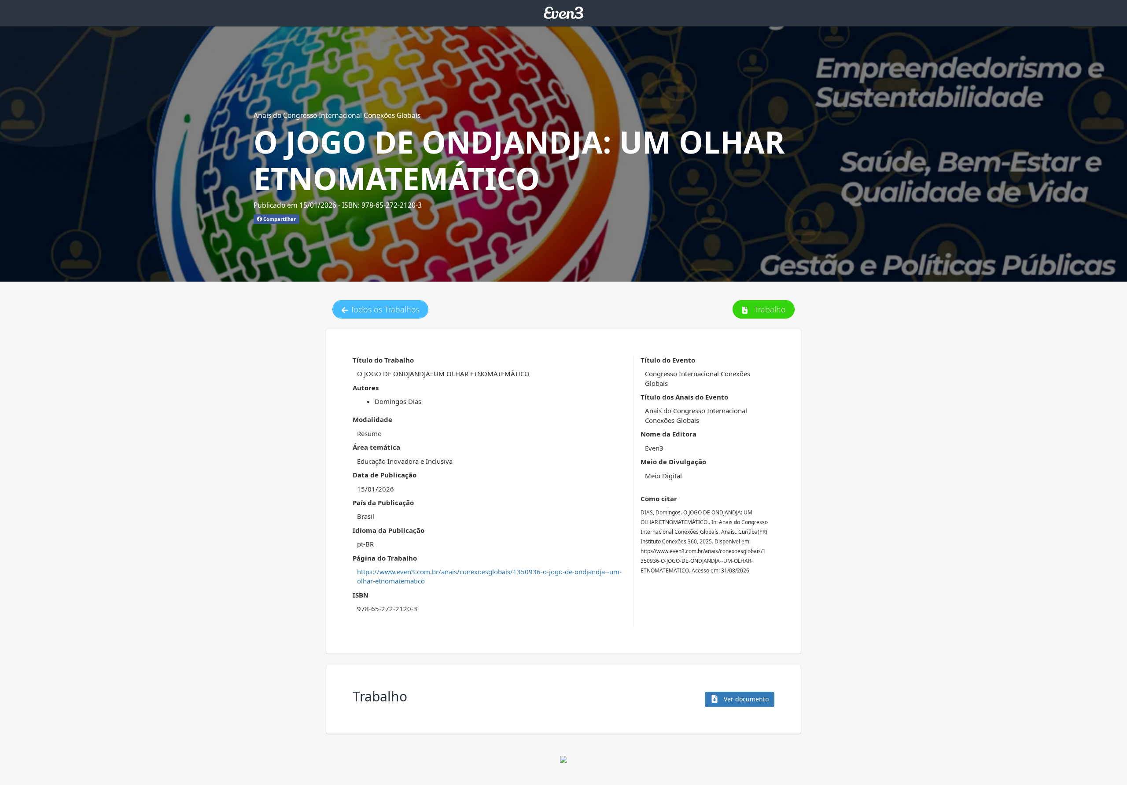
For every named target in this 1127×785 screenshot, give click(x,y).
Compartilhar (279, 219)
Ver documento (745, 699)
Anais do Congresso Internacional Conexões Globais (337, 115)
